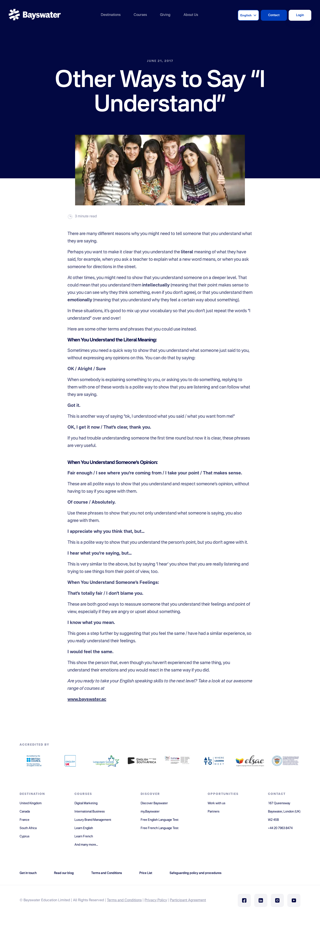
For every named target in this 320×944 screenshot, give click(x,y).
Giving (165, 15)
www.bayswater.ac (86, 699)
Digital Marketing (86, 803)
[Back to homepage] (35, 15)
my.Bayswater (150, 811)
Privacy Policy (156, 900)
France (24, 819)
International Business (89, 811)
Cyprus (24, 836)
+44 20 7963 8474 (280, 828)
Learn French (83, 836)
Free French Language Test (160, 828)
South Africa (28, 828)
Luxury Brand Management (92, 819)
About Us (191, 15)
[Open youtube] (293, 900)
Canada (25, 811)
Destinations (111, 15)
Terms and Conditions (124, 900)
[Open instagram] (277, 900)
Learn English (83, 828)
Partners (213, 811)
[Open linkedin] (260, 900)
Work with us (216, 803)
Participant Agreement (188, 900)
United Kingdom (31, 803)
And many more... (86, 844)
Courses (140, 15)
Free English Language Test (160, 819)
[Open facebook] (244, 900)
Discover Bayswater (154, 803)
